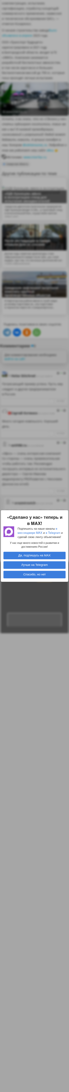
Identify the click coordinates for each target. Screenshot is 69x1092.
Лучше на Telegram (34, 565)
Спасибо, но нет (34, 574)
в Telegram (53, 532)
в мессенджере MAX (37, 530)
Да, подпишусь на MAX (34, 555)
